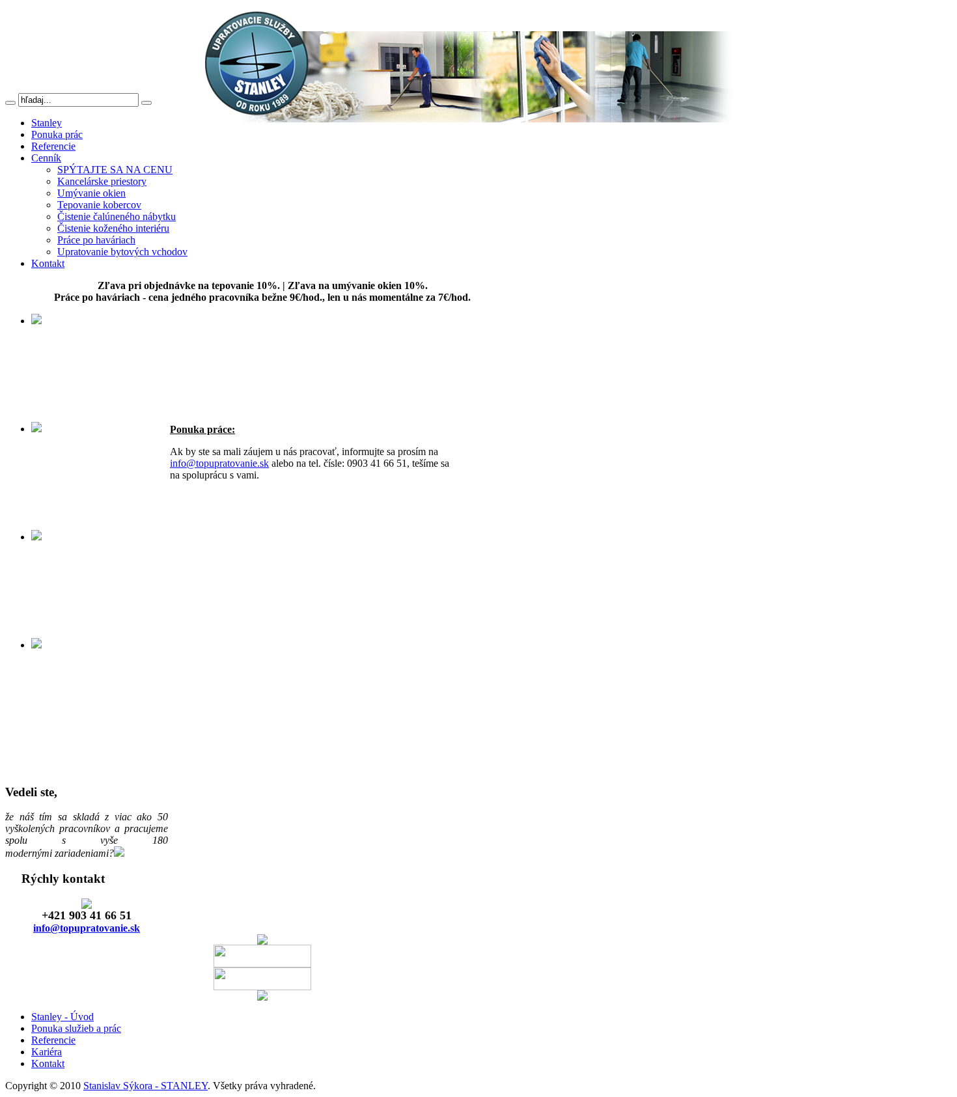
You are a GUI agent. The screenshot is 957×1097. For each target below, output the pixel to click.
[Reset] (146, 103)
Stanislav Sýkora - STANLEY (145, 1085)
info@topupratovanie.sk (219, 463)
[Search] (10, 103)
